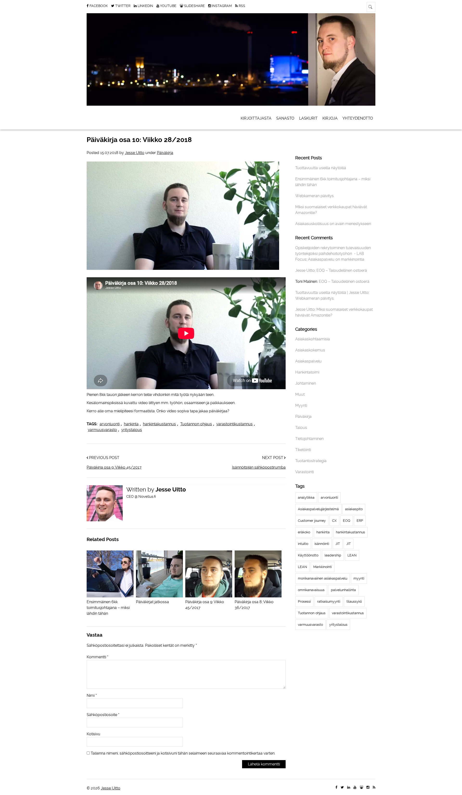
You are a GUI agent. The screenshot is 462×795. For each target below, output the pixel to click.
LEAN (352, 555)
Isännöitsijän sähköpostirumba (259, 467)
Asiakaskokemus (310, 350)
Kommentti (97, 657)
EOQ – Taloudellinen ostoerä (341, 270)
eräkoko (304, 532)
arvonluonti (110, 424)
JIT (337, 544)
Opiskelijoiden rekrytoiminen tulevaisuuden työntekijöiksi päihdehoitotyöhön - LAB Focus (333, 254)
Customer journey (312, 521)
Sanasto (285, 118)
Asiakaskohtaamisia (312, 339)
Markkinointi (322, 567)
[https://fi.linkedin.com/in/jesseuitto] (348, 787)
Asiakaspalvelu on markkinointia (336, 259)
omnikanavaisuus (311, 590)
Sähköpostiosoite (103, 714)
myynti (358, 578)
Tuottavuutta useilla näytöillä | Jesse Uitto (331, 292)
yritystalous (131, 429)
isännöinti (321, 544)
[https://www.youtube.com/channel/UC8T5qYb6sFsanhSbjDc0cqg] (354, 787)
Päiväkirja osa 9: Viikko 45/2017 (114, 467)
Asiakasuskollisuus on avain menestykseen (333, 223)
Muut (300, 394)
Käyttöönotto (308, 555)
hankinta (131, 424)
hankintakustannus (159, 424)
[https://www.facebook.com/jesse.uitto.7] (336, 787)
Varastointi (304, 472)
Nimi (92, 695)
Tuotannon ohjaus (196, 424)
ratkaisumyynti (328, 601)
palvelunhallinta (343, 590)
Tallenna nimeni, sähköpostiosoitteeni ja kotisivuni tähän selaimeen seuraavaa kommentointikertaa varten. (183, 753)
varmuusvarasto (102, 429)
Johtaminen (305, 383)
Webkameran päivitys (314, 196)
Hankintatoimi (307, 372)
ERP (360, 521)
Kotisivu (93, 734)
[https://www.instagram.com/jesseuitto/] (367, 787)
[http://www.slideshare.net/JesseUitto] (361, 787)
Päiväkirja (165, 152)
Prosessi (304, 601)
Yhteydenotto (357, 118)
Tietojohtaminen (309, 438)
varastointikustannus (234, 424)
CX (334, 521)
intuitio (303, 544)
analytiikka (306, 497)
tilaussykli (354, 601)
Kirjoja (330, 118)
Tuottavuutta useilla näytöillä (320, 168)
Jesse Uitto (134, 152)
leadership (333, 555)
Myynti (301, 405)
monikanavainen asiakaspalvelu (322, 578)
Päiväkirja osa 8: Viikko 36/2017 (254, 605)
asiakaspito (354, 509)
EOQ (346, 521)
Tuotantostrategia (311, 461)
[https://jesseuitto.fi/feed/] (374, 787)
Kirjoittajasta (256, 118)
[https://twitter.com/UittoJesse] (342, 787)
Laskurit (308, 118)
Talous (301, 427)
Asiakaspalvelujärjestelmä (318, 509)
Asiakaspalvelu (308, 361)
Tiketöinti (303, 449)
